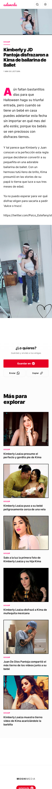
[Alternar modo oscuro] (45, 4)
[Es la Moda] (10, 4)
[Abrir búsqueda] (37, 4)
